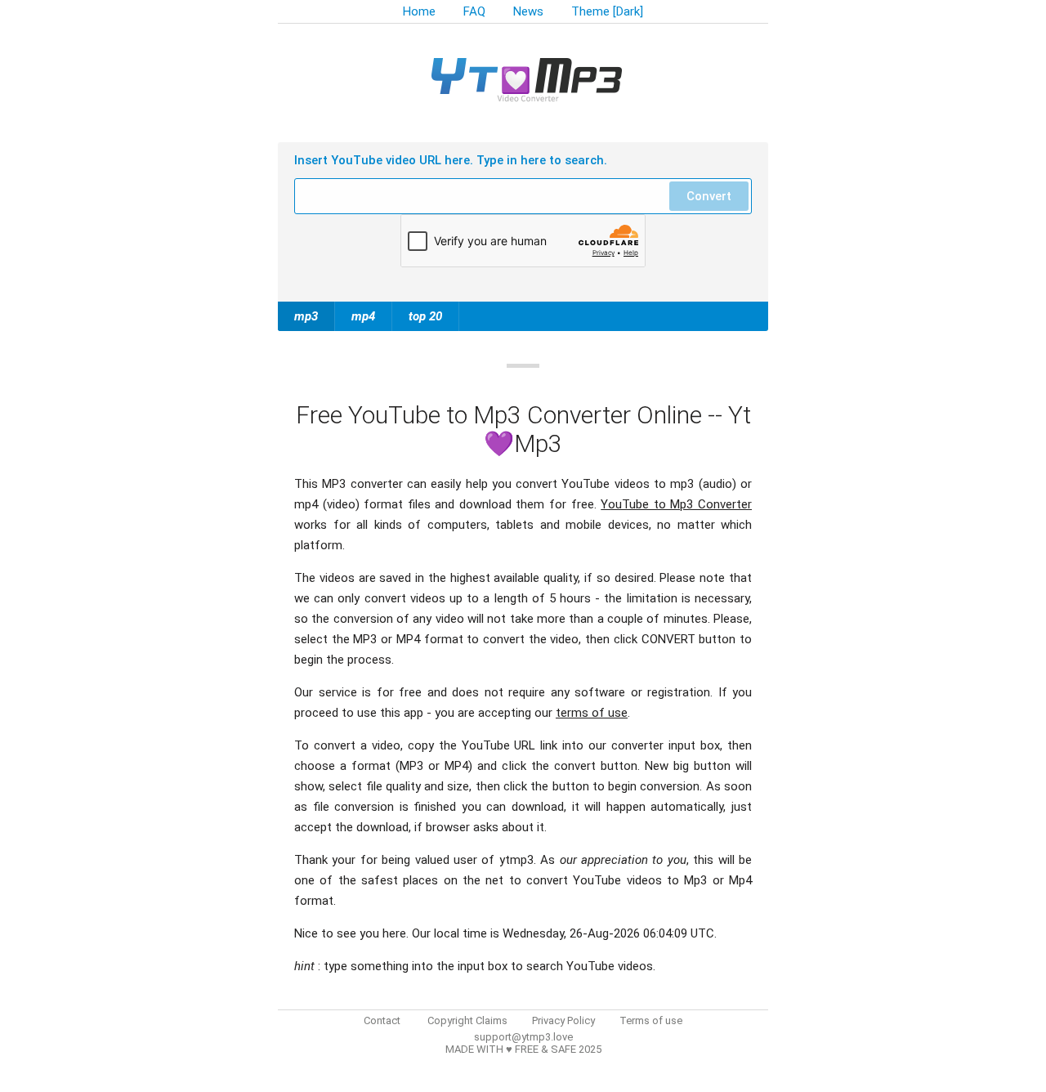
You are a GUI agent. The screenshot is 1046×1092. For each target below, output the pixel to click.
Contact (382, 1020)
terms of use (592, 712)
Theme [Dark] (607, 11)
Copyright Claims (467, 1020)
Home (419, 11)
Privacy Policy (563, 1020)
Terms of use (650, 1020)
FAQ (474, 11)
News (528, 11)
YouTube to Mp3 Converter (676, 504)
